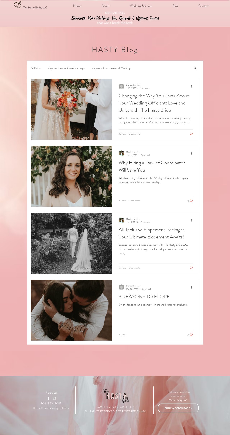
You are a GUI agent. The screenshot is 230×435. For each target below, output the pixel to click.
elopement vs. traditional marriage (66, 68)
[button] (195, 68)
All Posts (35, 68)
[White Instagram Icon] (54, 398)
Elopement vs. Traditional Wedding (111, 68)
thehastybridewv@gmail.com (51, 408)
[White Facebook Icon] (48, 398)
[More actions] (192, 86)
